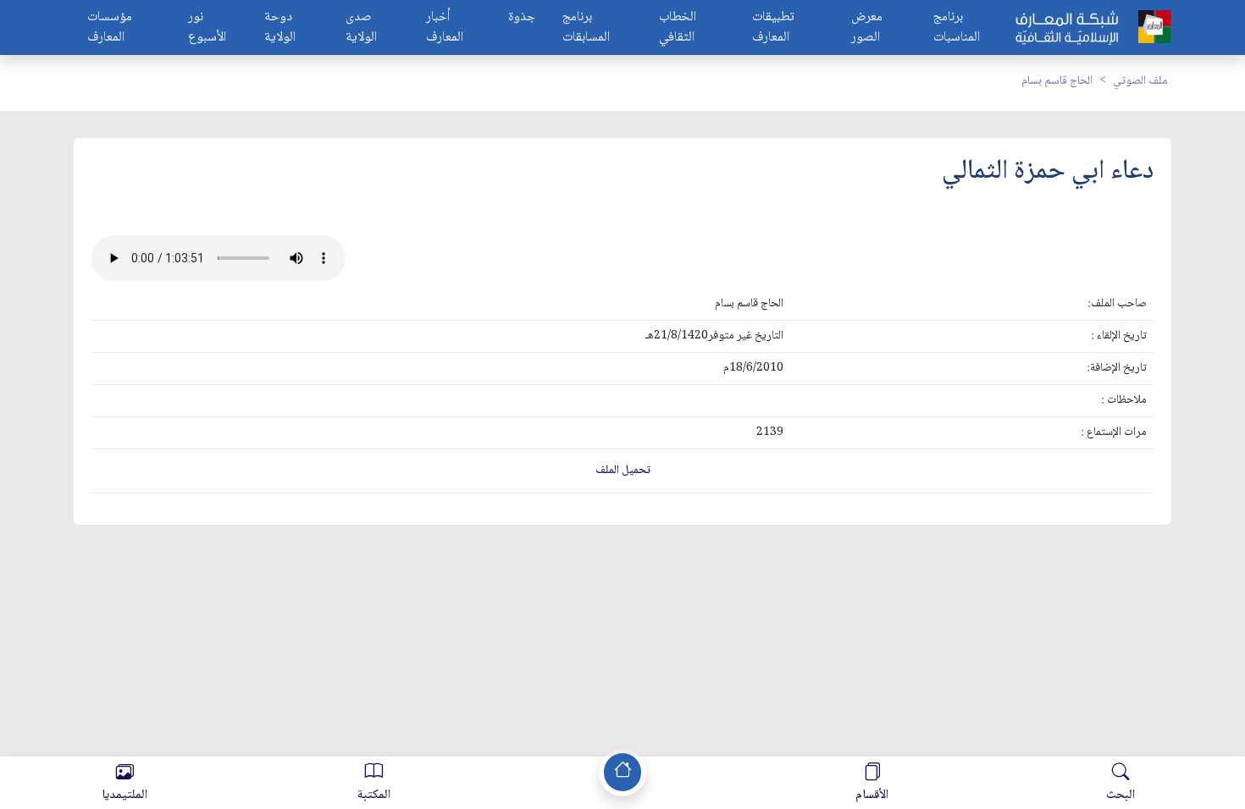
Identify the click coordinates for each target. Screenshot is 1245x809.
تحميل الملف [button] (622, 470)
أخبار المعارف (444, 28)
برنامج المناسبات (956, 28)
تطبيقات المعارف (773, 28)
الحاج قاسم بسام (1057, 81)
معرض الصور (867, 28)
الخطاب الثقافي (677, 28)
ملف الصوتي (1140, 81)
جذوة (521, 18)
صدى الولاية (361, 28)
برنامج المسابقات (586, 28)
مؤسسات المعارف (109, 28)
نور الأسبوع (207, 28)
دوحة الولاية (280, 28)
